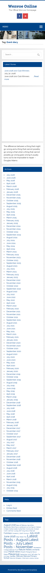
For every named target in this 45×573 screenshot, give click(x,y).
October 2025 (12, 200)
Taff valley (34, 554)
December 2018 (13, 403)
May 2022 (10, 300)
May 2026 (10, 180)
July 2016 (10, 471)
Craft (5, 531)
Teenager (13, 556)
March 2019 (11, 397)
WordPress (22, 570)
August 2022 (11, 291)
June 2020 (11, 360)
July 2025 (10, 209)
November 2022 (13, 283)
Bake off (18, 525)
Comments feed (13, 511)
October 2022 (12, 286)
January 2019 (12, 400)
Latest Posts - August (21, 538)
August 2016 (11, 468)
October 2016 (12, 462)
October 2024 (12, 232)
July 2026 (10, 175)
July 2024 (10, 240)
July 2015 (10, 488)
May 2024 (10, 246)
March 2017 (11, 448)
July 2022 (10, 294)
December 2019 (13, 374)
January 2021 (12, 340)
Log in (9, 505)
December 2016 (13, 457)
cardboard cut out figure (27, 527)
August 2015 (11, 485)
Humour (26, 533)
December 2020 (13, 343)
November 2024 (13, 229)
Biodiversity (7, 527)
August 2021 (11, 323)
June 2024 (10, 243)
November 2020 (13, 346)
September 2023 (13, 263)
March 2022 (11, 306)
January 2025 (12, 223)
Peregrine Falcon (31, 552)
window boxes (33, 558)
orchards (36, 550)
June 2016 (10, 474)
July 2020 (10, 357)
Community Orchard (32, 529)
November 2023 (13, 257)
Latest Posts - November (18, 545)
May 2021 (10, 331)
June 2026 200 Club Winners (16, 71)
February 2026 (12, 189)
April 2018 (10, 417)
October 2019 (12, 377)
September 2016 (13, 465)
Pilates (6, 554)
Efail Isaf (32, 531)
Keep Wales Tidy (21, 537)
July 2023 (10, 269)
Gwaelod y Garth (17, 533)
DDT (20, 531)
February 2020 (12, 368)
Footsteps (8, 533)
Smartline (33, 570)
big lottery (30, 525)
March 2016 (11, 479)
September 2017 (13, 437)
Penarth (23, 552)
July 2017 (10, 442)
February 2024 (12, 254)
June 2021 (10, 328)
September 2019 (13, 380)
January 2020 (12, 371)
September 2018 (13, 405)
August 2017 (11, 439)
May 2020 (10, 363)
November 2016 (13, 459)
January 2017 (12, 454)
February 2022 (12, 309)
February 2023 (12, 274)
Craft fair (10, 531)
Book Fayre (15, 527)
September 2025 (13, 203)
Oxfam (6, 552)
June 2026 (11, 178)
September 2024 (13, 235)
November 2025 (13, 198)
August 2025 (11, 206)
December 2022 (13, 280)
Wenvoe (19, 556)
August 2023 (11, 266)
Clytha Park (21, 529)
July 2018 (10, 408)
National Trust (13, 550)
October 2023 (12, 260)
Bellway (24, 525)
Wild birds (25, 558)
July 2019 (10, 385)
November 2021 (13, 314)
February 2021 (12, 337)
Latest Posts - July (21, 541)
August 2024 (11, 237)
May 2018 (10, 414)
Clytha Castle (13, 529)
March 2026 (11, 186)
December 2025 (13, 195)
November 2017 (13, 431)
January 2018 (12, 425)
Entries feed (11, 508)
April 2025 (10, 215)
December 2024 (13, 226)
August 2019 (11, 383)
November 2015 (13, 482)
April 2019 (10, 394)
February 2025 (12, 220)
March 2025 (11, 218)
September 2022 (13, 289)
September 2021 (13, 320)
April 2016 (10, 476)
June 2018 (10, 411)
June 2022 (10, 297)
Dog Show (25, 531)
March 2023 (11, 272)
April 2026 (10, 183)
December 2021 (13, 311)
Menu (5, 26)
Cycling (16, 531)
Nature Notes (25, 549)
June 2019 (10, 388)
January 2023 (12, 277)
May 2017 (10, 445)
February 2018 (12, 422)
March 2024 (11, 252)
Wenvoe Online (22, 6)
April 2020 (10, 365)
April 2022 (10, 303)
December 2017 (13, 428)
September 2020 (13, 351)
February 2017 (12, 451)
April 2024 (10, 249)
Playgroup (14, 554)
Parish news (14, 551)
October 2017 (12, 434)
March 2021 (11, 334)
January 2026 (12, 192)
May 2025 (10, 212)
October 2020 (12, 348)
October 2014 (12, 491)
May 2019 (10, 391)
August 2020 (11, 354)
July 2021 (10, 326)
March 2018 (11, 419)
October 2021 (12, 317)
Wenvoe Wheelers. (16, 558)
